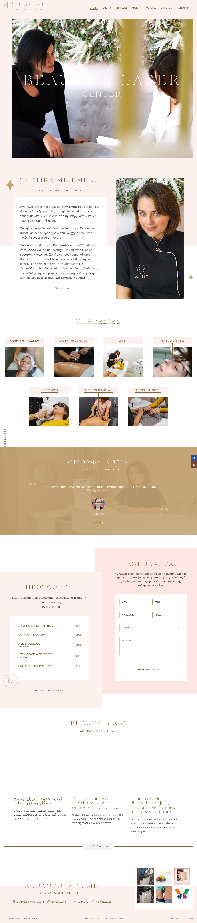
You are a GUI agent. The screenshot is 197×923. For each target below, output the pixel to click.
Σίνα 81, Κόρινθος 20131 (30, 901)
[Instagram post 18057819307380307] (164, 894)
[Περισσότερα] (24, 357)
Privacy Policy (11, 919)
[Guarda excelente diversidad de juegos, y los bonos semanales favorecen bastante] (156, 767)
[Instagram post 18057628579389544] (145, 894)
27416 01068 (58, 901)
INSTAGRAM (50, 893)
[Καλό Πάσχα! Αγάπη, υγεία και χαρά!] (164, 876)
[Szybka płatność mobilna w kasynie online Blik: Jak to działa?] (98, 767)
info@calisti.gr (103, 901)
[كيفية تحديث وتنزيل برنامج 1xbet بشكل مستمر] (40, 767)
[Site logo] (27, 7)
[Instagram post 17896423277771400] (182, 894)
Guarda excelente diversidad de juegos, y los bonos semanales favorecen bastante (154, 805)
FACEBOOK (74, 893)
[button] (83, 523)
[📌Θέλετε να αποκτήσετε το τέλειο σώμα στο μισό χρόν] (145, 876)
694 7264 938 (80, 901)
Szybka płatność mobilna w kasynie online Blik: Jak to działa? (98, 803)
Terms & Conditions (31, 919)
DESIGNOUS (187, 919)
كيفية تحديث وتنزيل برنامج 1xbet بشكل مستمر (38, 801)
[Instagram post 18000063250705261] (182, 876)
